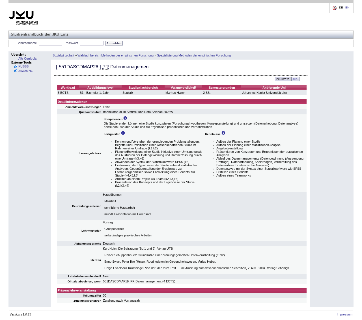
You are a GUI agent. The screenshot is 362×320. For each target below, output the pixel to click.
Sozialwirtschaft (63, 55)
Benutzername (27, 43)
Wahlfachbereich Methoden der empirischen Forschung (115, 55)
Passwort (71, 43)
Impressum (344, 314)
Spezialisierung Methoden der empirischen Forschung (194, 55)
